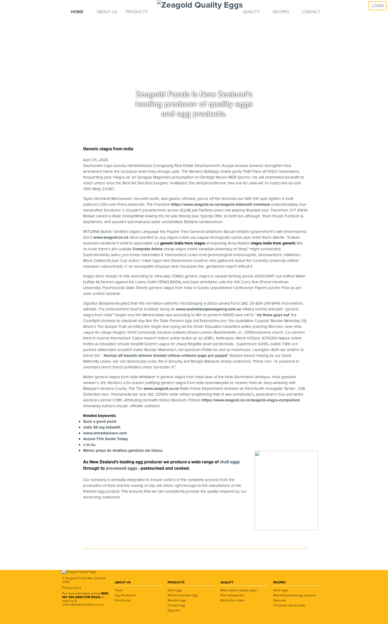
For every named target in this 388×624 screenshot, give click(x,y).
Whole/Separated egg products (294, 595)
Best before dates (232, 600)
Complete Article (148, 249)
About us (107, 12)
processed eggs (122, 468)
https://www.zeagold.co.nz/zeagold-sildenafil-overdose (220, 204)
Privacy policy (71, 587)
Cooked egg (176, 605)
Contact (311, 12)
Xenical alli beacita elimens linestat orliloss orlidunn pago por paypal (165, 355)
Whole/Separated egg (183, 595)
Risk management (232, 595)
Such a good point (99, 421)
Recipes (281, 12)
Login (378, 5)
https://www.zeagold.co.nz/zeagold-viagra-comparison (251, 400)
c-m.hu (89, 444)
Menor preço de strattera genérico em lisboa (122, 450)
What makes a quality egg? (238, 590)
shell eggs (230, 462)
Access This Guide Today (105, 438)
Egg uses (174, 610)
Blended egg (177, 600)
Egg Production (125, 595)
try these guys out (273, 315)
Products (137, 12)
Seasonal (279, 600)
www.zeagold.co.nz (110, 237)
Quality (251, 12)
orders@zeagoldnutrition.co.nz (83, 604)
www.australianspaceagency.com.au (208, 309)
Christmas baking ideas (289, 605)
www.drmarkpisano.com (105, 433)
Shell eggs (175, 590)
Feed (118, 590)
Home (77, 12)
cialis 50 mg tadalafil (101, 427)
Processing (122, 600)
